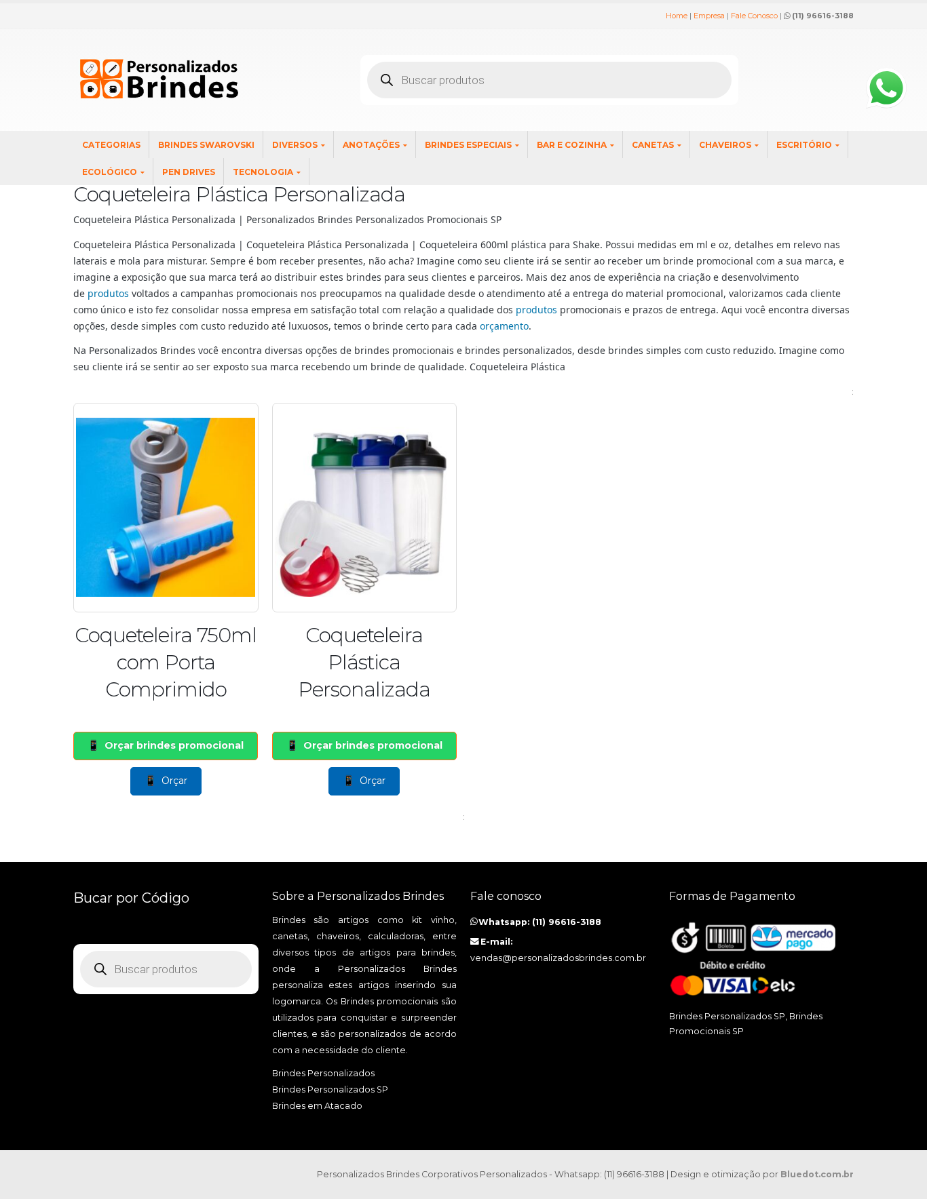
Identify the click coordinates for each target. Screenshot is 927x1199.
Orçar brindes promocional (174, 745)
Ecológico (109, 172)
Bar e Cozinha (572, 145)
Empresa (709, 15)
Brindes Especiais (468, 145)
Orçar (174, 780)
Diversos (295, 145)
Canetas (653, 145)
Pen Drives (188, 172)
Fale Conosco (754, 15)
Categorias (111, 145)
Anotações (371, 145)
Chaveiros (725, 145)
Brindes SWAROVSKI (206, 145)
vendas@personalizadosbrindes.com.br (558, 958)
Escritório (804, 145)
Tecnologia (263, 172)
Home (676, 15)
